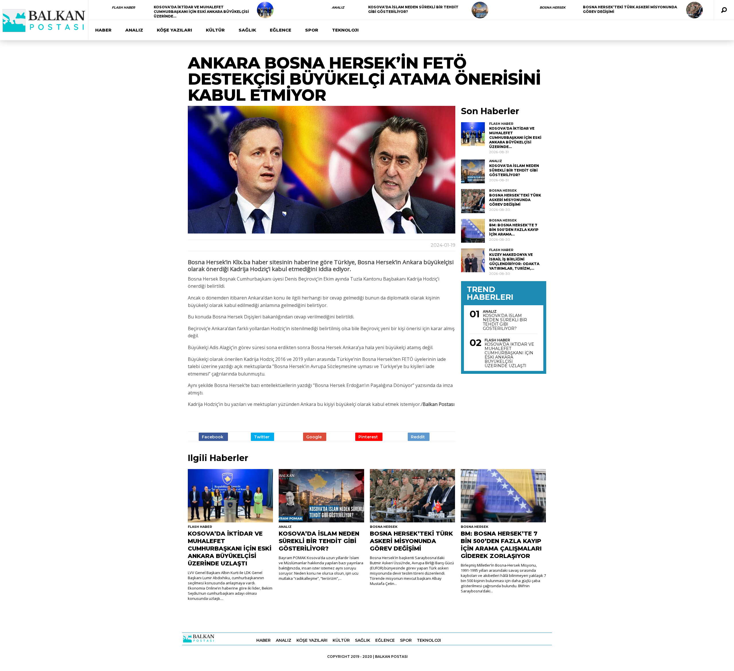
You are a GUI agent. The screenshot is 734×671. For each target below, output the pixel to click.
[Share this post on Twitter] (262, 437)
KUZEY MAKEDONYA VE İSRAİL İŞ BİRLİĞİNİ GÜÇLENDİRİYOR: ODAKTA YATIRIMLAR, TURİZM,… (514, 261)
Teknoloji (345, 30)
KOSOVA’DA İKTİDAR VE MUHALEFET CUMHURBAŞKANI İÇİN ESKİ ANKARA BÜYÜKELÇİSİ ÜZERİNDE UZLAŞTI (509, 355)
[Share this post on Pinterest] (368, 437)
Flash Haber (123, 7)
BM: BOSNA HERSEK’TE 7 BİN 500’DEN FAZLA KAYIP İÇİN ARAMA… (513, 229)
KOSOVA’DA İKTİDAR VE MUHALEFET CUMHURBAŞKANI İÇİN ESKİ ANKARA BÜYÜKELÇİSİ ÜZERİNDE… (201, 11)
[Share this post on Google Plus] (314, 437)
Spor (311, 30)
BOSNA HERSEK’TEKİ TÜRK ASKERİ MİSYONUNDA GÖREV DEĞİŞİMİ (515, 200)
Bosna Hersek (552, 7)
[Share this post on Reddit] (419, 437)
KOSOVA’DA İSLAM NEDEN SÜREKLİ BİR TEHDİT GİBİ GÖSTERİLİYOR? (514, 170)
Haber (103, 30)
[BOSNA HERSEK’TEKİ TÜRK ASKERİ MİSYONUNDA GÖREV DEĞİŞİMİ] (694, 10)
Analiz (338, 7)
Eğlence (280, 30)
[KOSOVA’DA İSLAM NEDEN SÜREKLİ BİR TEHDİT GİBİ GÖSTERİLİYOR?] (480, 10)
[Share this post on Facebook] (213, 437)
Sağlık (247, 30)
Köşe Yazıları (174, 30)
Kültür (215, 30)
